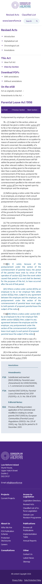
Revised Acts (28, 504)
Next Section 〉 (33, 110)
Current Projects (8, 498)
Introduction (9, 36)
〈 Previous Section (17, 110)
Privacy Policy (17, 580)
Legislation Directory (32, 500)
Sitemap (26, 561)
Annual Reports (30, 540)
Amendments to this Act (12, 95)
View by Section (11, 67)
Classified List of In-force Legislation (31, 509)
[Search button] (37, 21)
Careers (4, 544)
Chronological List (11, 45)
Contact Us (27, 554)
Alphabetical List (11, 41)
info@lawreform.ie (14, 482)
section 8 (34, 125)
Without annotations (13, 81)
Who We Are (6, 527)
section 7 (19, 358)
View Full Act (9, 62)
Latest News (28, 558)
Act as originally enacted (12, 91)
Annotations (9, 50)
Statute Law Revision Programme (32, 516)
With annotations (11, 76)
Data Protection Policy (32, 580)
